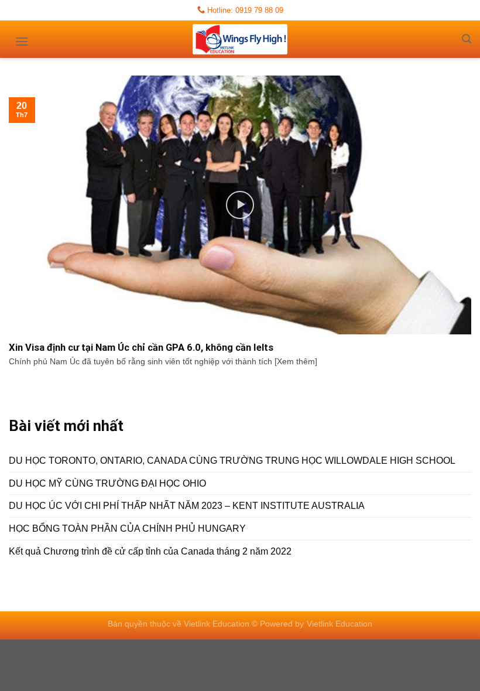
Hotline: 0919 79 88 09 (244, 10)
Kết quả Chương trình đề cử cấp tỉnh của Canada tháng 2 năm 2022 (150, 551)
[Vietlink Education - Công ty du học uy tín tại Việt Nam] (240, 39)
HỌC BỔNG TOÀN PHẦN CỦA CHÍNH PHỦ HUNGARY (127, 528)
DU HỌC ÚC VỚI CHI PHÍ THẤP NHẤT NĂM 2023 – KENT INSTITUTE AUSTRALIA (187, 506)
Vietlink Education (339, 623)
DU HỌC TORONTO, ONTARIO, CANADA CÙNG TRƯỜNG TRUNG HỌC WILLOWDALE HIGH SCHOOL (232, 461)
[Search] (466, 39)
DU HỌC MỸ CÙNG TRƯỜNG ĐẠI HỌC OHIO (107, 483)
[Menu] (22, 37)
